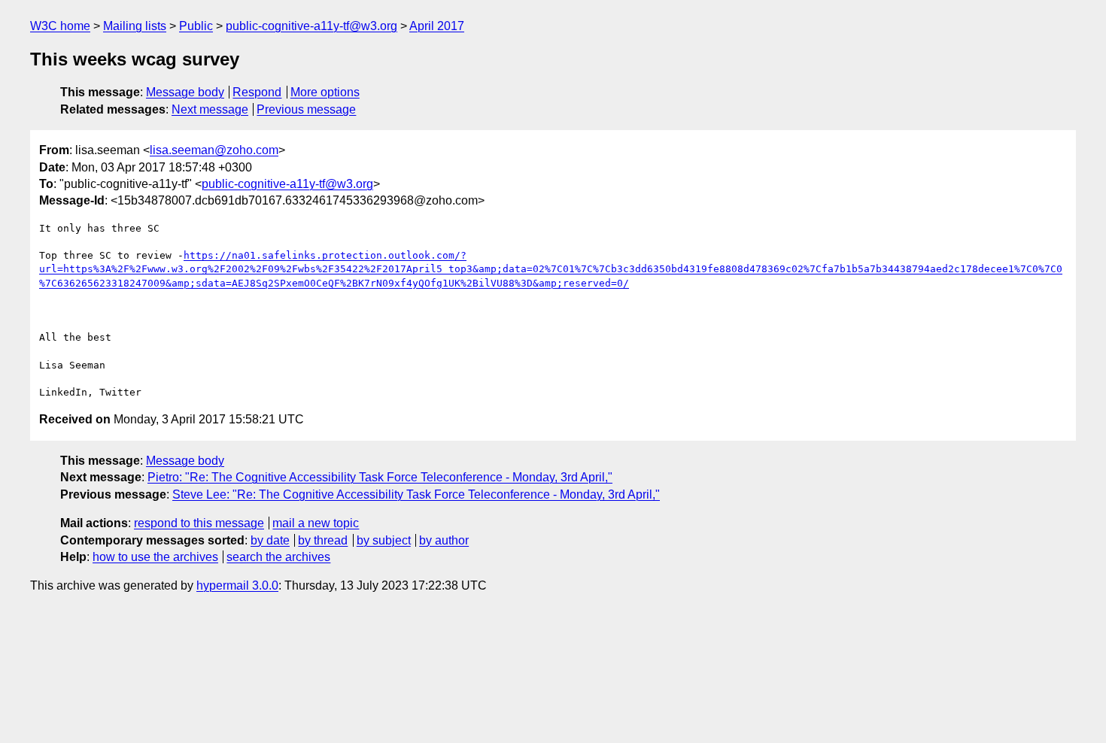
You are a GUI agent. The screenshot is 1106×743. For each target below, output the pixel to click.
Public (196, 26)
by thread (323, 540)
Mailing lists (134, 26)
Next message (210, 109)
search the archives (278, 556)
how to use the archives (155, 556)
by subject (384, 540)
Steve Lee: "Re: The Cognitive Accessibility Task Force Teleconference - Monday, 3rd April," (416, 494)
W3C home (60, 26)
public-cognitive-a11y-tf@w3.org (311, 26)
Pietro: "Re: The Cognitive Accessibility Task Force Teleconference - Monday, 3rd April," (379, 477)
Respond (256, 92)
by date (270, 540)
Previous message (306, 109)
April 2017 (436, 26)
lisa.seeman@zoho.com (214, 150)
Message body (185, 92)
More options (325, 92)
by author (444, 540)
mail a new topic (315, 523)
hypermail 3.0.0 (237, 585)
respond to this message (199, 523)
